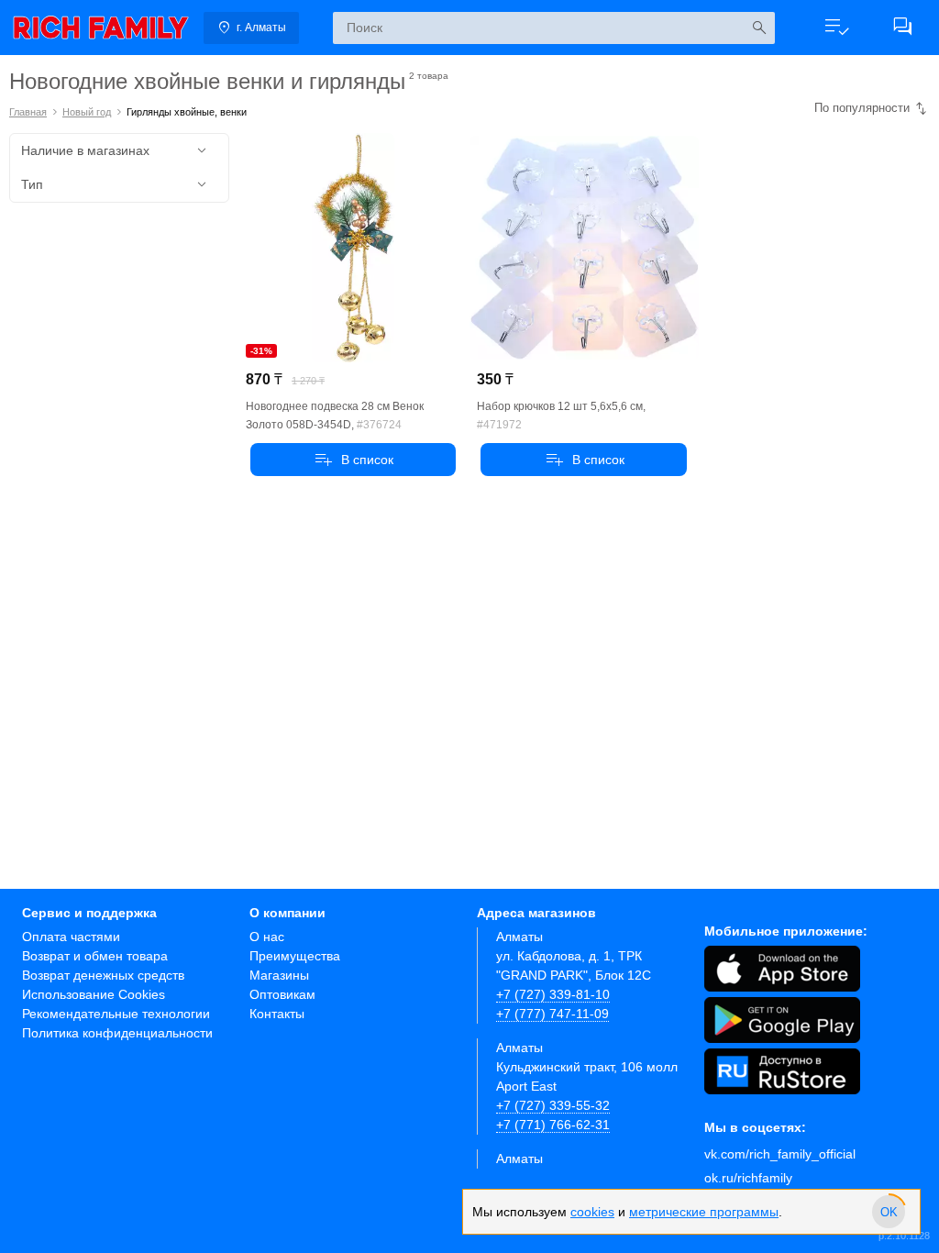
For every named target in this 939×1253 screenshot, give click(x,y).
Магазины (279, 975)
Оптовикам (282, 994)
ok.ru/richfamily (748, 1177)
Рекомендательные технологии (116, 1013)
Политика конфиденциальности (117, 1033)
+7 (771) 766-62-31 (553, 1124)
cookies (592, 1211)
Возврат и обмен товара (95, 955)
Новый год (86, 111)
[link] (101, 27)
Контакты (276, 1013)
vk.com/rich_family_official (780, 1154)
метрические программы (704, 1211)
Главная (28, 111)
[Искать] (759, 28)
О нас (266, 936)
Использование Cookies (93, 994)
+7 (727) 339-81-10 (553, 994)
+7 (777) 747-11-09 (552, 1013)
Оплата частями (71, 936)
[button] (836, 27)
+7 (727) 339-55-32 (553, 1105)
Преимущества (294, 955)
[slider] (888, 1211)
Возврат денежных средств (103, 975)
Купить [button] (353, 459)
